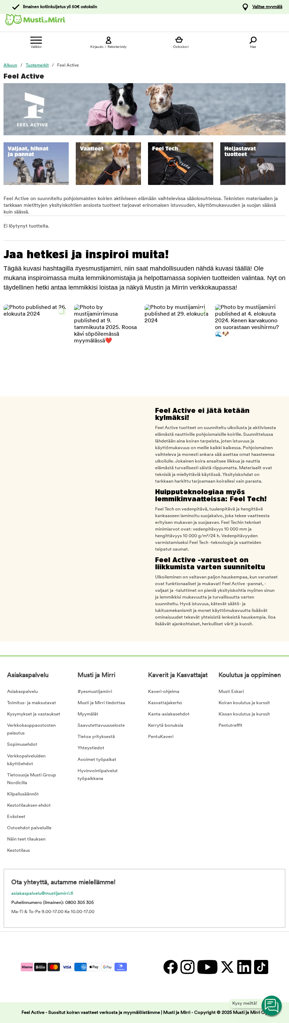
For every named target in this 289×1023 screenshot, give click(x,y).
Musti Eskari (231, 691)
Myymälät (88, 714)
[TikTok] (260, 967)
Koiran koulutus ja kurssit (244, 703)
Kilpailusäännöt (23, 794)
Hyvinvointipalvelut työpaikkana (98, 775)
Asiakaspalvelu (22, 691)
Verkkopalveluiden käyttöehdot (26, 760)
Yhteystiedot (91, 748)
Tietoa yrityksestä (96, 736)
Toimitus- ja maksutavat (31, 703)
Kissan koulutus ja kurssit (244, 714)
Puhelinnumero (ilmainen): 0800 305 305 (52, 902)
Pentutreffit (230, 725)
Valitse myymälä (267, 7)
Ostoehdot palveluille (29, 828)
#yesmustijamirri (95, 691)
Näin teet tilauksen (26, 839)
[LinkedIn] (243, 967)
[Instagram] (187, 967)
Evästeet (16, 816)
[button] (36, 337)
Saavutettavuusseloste (101, 725)
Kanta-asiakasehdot (169, 714)
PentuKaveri (160, 736)
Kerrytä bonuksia (165, 725)
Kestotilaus (18, 850)
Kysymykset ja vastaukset (33, 714)
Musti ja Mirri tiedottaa (101, 703)
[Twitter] (227, 967)
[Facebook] (170, 967)
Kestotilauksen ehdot (29, 805)
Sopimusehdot (22, 744)
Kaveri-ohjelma (163, 691)
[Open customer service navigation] (272, 1006)
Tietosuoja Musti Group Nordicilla (31, 779)
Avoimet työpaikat (97, 759)
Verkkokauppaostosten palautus (31, 729)
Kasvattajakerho (165, 703)
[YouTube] (207, 967)
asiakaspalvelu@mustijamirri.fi (42, 893)
